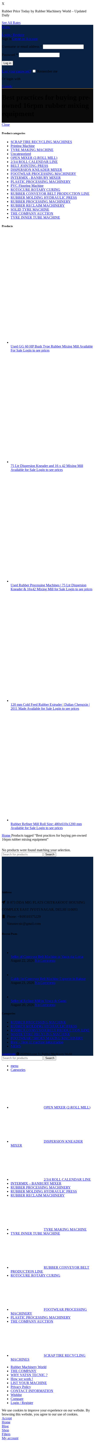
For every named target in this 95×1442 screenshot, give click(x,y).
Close (6, 124)
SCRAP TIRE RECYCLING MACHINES (41, 142)
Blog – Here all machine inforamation (37, 1042)
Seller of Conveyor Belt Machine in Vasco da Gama (47, 956)
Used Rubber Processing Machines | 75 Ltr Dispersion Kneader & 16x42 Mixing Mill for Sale (48, 587)
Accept (7, 1418)
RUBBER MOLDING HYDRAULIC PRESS (44, 197)
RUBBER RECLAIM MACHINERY (38, 205)
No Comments (45, 960)
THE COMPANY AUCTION (32, 213)
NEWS (16, 1046)
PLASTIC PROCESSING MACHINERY (41, 182)
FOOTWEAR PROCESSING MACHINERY (43, 174)
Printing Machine (23, 146)
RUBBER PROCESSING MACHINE (38, 1022)
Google (7, 86)
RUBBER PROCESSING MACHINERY (41, 201)
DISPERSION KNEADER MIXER (36, 170)
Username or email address (22, 46)
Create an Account (25, 39)
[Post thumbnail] (19, 952)
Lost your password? (16, 71)
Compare (17, 1399)
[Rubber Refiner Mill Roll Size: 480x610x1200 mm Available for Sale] (52, 820)
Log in (7, 63)
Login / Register (22, 1403)
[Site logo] (2, 31)
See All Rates (11, 23)
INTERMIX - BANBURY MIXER (36, 178)
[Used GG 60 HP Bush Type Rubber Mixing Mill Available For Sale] (52, 342)
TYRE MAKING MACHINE (32, 150)
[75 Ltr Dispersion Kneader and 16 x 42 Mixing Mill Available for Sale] (52, 462)
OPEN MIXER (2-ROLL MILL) (34, 158)
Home (6, 835)
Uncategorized (21, 154)
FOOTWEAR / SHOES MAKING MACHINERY (47, 1038)
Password (10, 55)
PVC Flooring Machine (27, 185)
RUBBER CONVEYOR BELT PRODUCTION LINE (50, 193)
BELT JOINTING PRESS (29, 166)
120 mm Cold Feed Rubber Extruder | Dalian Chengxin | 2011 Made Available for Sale (50, 706)
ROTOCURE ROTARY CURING (35, 189)
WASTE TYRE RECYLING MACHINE (40, 1034)
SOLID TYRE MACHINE (30, 209)
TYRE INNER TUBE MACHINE (35, 217)
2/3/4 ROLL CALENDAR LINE (34, 162)
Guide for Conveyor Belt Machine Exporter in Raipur (48, 979)
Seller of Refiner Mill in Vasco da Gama (38, 1001)
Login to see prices (36, 350)
